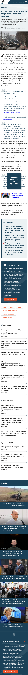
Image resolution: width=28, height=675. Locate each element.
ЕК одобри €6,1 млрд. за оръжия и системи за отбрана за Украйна (13, 625)
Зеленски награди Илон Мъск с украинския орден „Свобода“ (14, 252)
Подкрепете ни (10, 299)
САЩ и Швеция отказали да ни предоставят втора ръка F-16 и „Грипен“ (14, 238)
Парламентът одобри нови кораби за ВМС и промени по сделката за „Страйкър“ (15, 245)
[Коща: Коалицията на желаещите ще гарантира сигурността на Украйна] (14, 567)
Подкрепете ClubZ (10, 671)
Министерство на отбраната (10, 310)
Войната (5, 7)
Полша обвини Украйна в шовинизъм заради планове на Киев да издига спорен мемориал (14, 528)
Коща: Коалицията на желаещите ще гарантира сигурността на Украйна (14, 577)
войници (12, 307)
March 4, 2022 (8, 119)
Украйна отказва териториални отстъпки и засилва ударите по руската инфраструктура (12, 553)
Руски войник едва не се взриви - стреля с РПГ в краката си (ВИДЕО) (13, 504)
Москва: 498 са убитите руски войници (17, 195)
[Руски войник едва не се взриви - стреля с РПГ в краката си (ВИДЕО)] (14, 494)
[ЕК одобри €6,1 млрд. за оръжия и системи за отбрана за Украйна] (14, 615)
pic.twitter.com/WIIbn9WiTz (12, 112)
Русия (4, 307)
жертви (19, 307)
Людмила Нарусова (7, 317)
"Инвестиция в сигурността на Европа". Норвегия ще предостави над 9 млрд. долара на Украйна (13, 601)
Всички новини (17, 2)
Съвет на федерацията (8, 314)
